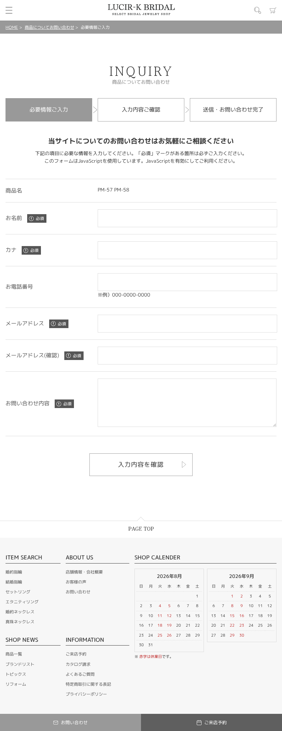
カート (273, 10)
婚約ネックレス (20, 612)
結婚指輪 (14, 582)
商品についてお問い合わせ (49, 27)
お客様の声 (76, 582)
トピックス (16, 674)
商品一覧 (14, 654)
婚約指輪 (14, 572)
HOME (12, 27)
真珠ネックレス (20, 622)
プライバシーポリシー (86, 694)
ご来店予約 (76, 654)
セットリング (18, 592)
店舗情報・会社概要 (84, 572)
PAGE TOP (141, 529)
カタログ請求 (78, 664)
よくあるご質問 (80, 674)
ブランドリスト (20, 664)
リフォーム (16, 684)
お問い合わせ (78, 592)
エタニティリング (22, 602)
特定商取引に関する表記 (88, 684)
